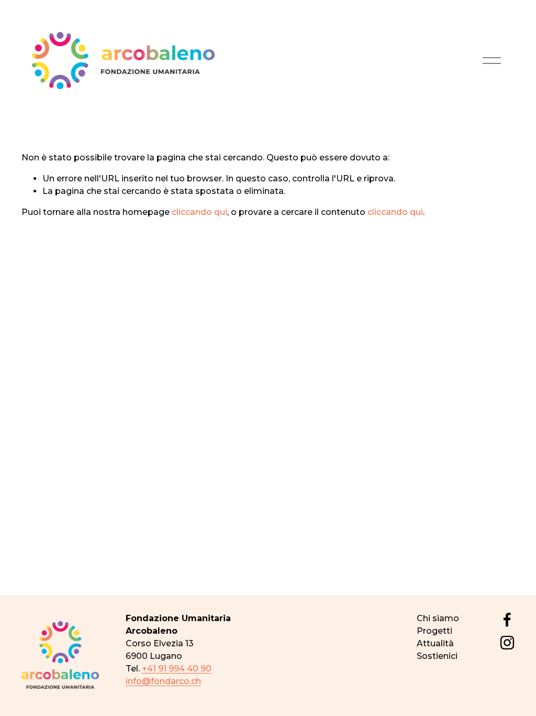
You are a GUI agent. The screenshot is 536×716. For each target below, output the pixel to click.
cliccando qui (199, 212)
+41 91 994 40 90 (176, 669)
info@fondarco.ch (163, 681)
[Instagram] (507, 642)
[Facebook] (507, 619)
